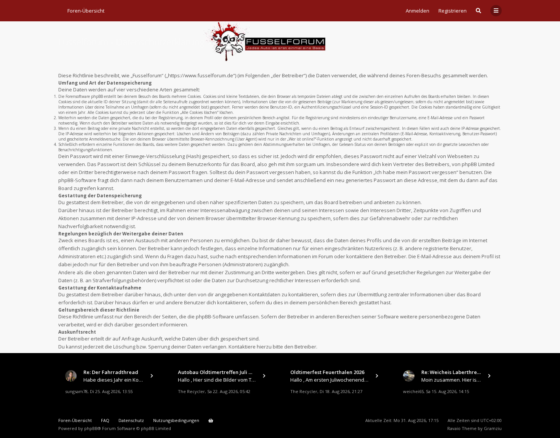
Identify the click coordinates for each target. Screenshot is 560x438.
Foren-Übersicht (75, 420)
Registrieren (452, 10)
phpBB (91, 428)
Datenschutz (131, 420)
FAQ (105, 420)
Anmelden (417, 10)
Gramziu (493, 428)
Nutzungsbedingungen (176, 420)
